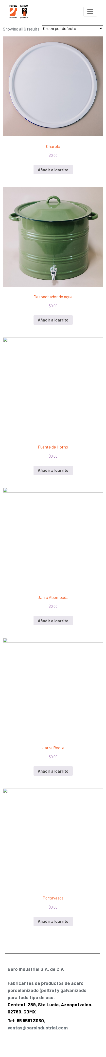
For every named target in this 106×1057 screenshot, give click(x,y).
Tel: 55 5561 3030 (26, 1020)
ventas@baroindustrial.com (38, 1027)
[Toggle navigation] (90, 11)
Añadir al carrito (53, 169)
